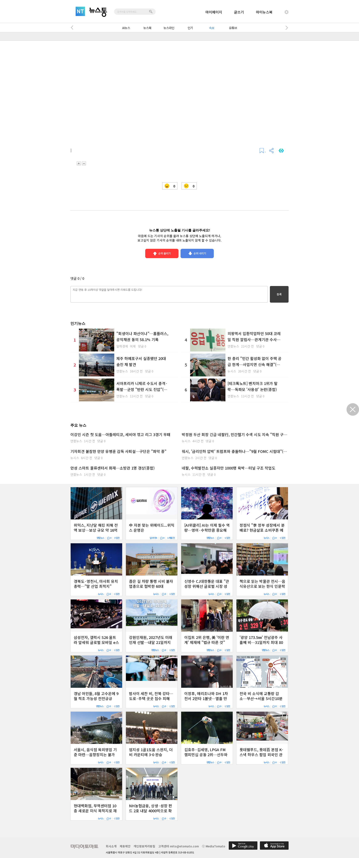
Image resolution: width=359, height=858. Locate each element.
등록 (279, 294)
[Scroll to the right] (286, 28)
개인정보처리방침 (144, 846)
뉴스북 (147, 28)
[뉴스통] (98, 12)
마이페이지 (213, 12)
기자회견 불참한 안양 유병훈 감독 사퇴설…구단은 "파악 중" (118, 451)
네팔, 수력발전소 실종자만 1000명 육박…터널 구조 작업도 (228, 468)
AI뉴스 (126, 28)
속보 (211, 28)
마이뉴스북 (264, 12)
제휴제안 (125, 846)
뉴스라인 (169, 28)
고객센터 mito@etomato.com (178, 846)
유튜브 (233, 28)
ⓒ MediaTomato (213, 846)
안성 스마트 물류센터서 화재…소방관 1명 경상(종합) (112, 468)
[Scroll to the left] (73, 28)
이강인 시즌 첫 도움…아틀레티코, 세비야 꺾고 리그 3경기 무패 (120, 434)
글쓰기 (239, 12)
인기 (190, 28)
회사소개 (111, 846)
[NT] (80, 11)
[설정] (286, 12)
